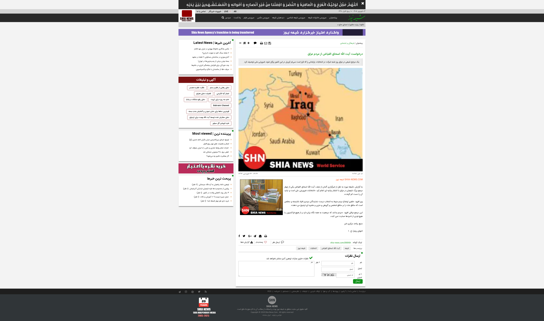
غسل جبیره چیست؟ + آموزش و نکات (211, 196)
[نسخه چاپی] (261, 43)
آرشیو (343, 291)
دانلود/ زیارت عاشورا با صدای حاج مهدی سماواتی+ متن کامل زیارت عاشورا (336, 24)
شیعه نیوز (301, 248)
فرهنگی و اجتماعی (347, 43)
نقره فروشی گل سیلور (220, 123)
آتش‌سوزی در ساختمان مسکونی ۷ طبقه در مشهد (210, 57)
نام (361, 262)
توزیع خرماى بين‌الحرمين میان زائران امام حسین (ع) (209, 139)
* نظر (318, 262)
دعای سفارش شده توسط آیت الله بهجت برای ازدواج (209, 117)
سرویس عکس (263, 18)
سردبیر (228, 18)
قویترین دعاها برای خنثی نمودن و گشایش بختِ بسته (209, 111)
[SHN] (186, 15)
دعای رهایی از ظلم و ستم (219, 87)
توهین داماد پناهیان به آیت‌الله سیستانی (210, 184)
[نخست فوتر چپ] (204, 307)
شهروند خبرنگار (215, 11)
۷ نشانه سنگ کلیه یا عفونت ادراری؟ (215, 53)
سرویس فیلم (249, 18)
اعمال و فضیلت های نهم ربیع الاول (216, 143)
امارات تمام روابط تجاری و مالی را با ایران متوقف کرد (209, 148)
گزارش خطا (245, 242)
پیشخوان (333, 18)
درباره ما (362, 291)
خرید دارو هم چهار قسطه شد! (215, 201)
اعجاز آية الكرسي (223, 93)
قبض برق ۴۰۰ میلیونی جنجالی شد (216, 152)
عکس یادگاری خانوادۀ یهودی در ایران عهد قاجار (211, 49)
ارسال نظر (276, 242)
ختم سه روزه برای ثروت (220, 99)
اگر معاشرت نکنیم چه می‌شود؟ (217, 156)
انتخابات (313, 248)
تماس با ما (201, 11)
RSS (269, 291)
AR (235, 11)
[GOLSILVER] (205, 168)
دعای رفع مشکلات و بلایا (195, 99)
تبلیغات (304, 291)
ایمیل (360, 268)
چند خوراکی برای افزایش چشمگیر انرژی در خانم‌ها (210, 65)
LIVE (226, 11)
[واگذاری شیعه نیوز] (272, 31)
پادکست (237, 18)
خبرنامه (277, 291)
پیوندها (335, 291)
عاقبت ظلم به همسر (196, 87)
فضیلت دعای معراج (203, 93)
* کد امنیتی (359, 276)
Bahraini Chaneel (221, 105)
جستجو (286, 291)
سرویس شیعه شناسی (296, 18)
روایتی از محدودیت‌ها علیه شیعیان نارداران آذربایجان (206, 188)
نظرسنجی (295, 291)
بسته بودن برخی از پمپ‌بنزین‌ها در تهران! (213, 61)
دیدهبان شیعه (278, 18)
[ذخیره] (269, 43)
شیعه (347, 248)
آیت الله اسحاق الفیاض (331, 248)
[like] (262, 243)
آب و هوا (326, 291)
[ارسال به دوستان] (265, 43)
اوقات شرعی (315, 291)
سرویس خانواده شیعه (317, 18)
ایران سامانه (267, 315)
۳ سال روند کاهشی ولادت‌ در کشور (213, 192)
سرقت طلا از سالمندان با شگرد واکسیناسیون (212, 69)
